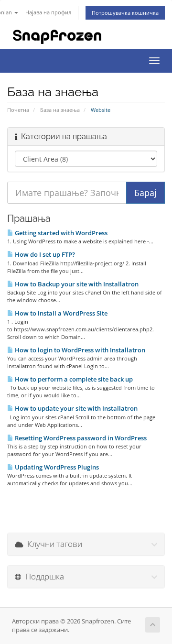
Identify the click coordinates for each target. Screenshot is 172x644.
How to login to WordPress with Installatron (79, 350)
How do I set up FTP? (44, 254)
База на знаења (60, 109)
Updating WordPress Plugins (56, 467)
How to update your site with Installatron (75, 408)
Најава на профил (48, 12)
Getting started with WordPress (60, 233)
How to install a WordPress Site (60, 313)
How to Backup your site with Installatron (76, 284)
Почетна (18, 109)
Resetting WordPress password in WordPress (80, 438)
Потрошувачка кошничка (125, 12)
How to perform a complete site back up (73, 379)
